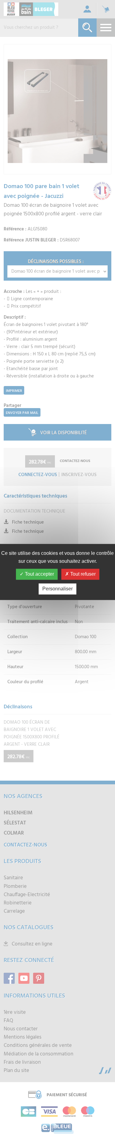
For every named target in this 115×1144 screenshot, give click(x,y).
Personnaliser (57, 589)
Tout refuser (82, 574)
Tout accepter (39, 574)
